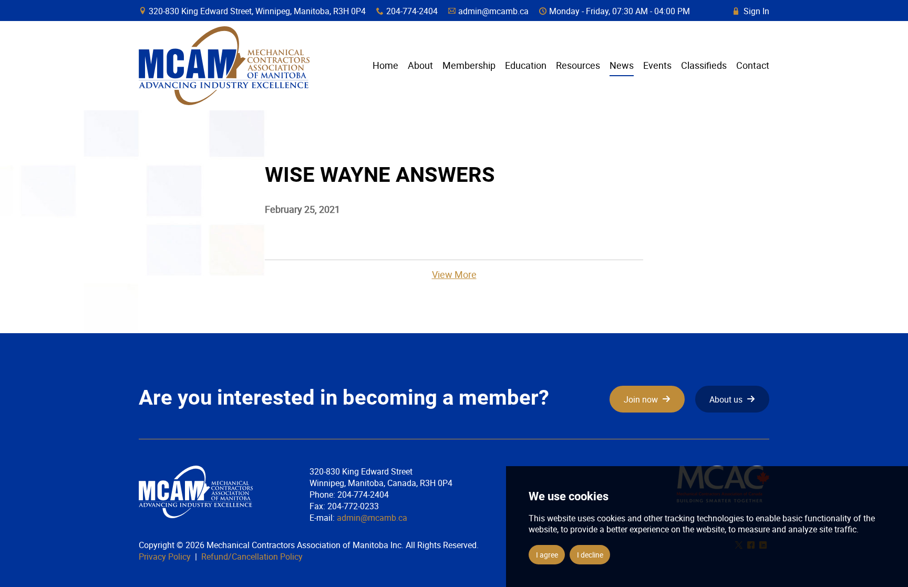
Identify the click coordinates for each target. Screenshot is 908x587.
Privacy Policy (165, 556)
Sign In (751, 11)
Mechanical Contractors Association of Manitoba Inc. (224, 65)
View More (454, 274)
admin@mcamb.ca (493, 11)
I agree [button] (547, 555)
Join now (641, 399)
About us (725, 399)
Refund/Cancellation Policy (252, 556)
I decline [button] (590, 555)
